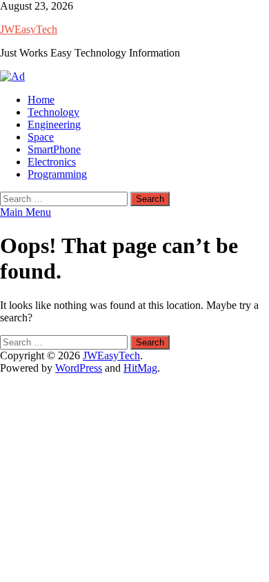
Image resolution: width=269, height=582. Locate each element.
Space (41, 137)
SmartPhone (54, 149)
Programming (57, 174)
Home (41, 100)
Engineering (54, 124)
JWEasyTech (28, 29)
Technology (53, 112)
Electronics (52, 162)
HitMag (140, 368)
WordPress (78, 368)
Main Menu (25, 212)
